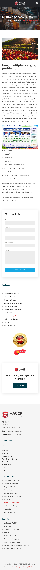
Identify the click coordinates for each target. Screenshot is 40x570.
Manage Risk (8, 533)
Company (7, 227)
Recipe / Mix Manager (11, 319)
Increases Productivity (11, 529)
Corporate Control (10, 300)
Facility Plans (8, 313)
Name (6, 219)
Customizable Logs (10, 306)
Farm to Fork (8, 526)
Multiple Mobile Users (11, 536)
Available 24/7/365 (10, 523)
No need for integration (12, 539)
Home (9, 20)
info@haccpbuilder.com (15, 431)
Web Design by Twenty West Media (24, 567)
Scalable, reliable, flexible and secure (16, 545)
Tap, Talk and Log (9, 325)
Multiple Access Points (11, 316)
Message (7, 250)
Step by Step (8, 322)
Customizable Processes (12, 310)
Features (16, 20)
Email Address (8, 235)
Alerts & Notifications (11, 297)
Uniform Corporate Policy (12, 548)
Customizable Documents (13, 303)
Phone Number (9, 242)
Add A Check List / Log (11, 294)
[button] (37, 3)
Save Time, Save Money (12, 542)
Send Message (20, 270)
